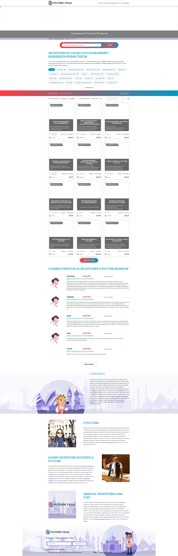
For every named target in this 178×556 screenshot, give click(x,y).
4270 (71, 177)
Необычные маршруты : (75, 69)
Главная (50, 38)
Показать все (89, 87)
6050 (98, 177)
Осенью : (78, 78)
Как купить (106, 3)
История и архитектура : (83, 82)
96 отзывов (98, 173)
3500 (98, 137)
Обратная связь (62, 538)
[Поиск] (107, 98)
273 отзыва (70, 251)
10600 (98, 254)
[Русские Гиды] (60, 3)
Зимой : (69, 82)
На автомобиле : (99, 82)
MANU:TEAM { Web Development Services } (70, 552)
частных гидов (112, 442)
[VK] (120, 541)
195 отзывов (125, 134)
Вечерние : (88, 78)
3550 (126, 177)
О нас (100, 3)
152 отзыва (126, 173)
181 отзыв (126, 212)
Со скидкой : (53, 74)
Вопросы (114, 3)
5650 (126, 216)
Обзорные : (61, 69)
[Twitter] (111, 541)
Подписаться (79, 544)
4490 (98, 216)
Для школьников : (65, 78)
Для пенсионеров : (97, 74)
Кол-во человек (66, 93)
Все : (52, 69)
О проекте (50, 538)
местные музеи (52, 478)
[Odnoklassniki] (115, 541)
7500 (71, 216)
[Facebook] (106, 541)
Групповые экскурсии (109, 517)
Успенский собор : (112, 74)
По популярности (53, 98)
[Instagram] (124, 541)
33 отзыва (98, 251)
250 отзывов (69, 212)
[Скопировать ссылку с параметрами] (128, 98)
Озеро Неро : (100, 78)
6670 (126, 254)
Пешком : (53, 78)
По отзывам (71, 98)
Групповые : (122, 69)
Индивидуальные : (109, 69)
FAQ (71, 538)
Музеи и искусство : (93, 69)
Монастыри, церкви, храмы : (69, 74)
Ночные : (85, 74)
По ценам (63, 98)
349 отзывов (69, 134)
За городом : (112, 82)
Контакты (125, 3)
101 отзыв (126, 251)
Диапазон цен (52, 93)
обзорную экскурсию (87, 466)
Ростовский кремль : (56, 82)
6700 (71, 254)
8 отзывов (98, 134)
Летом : (110, 78)
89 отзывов (70, 173)
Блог (119, 3)
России (91, 436)
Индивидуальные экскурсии (102, 519)
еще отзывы (89, 364)
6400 (70, 137)
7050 (126, 137)
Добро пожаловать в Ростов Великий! (80, 279)
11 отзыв (98, 212)
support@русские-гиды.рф (56, 549)
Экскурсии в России (59, 38)
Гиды (124, 93)
